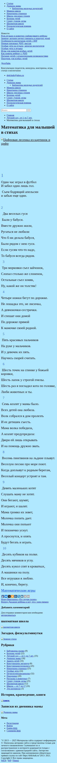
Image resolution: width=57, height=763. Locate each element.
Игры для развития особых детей (16, 51)
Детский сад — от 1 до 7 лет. (20, 656)
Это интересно (14, 688)
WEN (3, 760)
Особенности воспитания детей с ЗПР (19, 41)
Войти (10, 726)
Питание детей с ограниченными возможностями (24, 56)
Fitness (16, 760)
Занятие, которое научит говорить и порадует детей (25, 38)
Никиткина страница (17, 13)
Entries (12, 728)
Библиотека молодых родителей (27, 8)
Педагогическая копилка (18, 673)
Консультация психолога (18, 666)
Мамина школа (14, 11)
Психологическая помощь (19, 26)
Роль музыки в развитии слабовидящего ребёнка (24, 36)
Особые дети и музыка (12, 48)
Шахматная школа (15, 23)
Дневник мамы (14, 6)
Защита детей (13, 661)
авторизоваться (8, 615)
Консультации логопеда (18, 663)
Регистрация (13, 723)
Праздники (12, 676)
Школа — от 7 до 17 (16, 686)
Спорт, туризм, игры (16, 21)
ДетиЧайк (6, 63)
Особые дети (13, 671)
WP (9, 760)
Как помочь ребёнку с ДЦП (14, 53)
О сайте (10, 28)
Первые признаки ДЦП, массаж (16, 43)
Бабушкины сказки (15, 651)
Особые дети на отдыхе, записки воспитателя (22, 46)
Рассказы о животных (17, 678)
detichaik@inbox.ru (15, 75)
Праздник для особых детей (14, 58)
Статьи (10, 3)
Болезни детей (13, 18)
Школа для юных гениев (18, 16)
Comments (14, 731)
